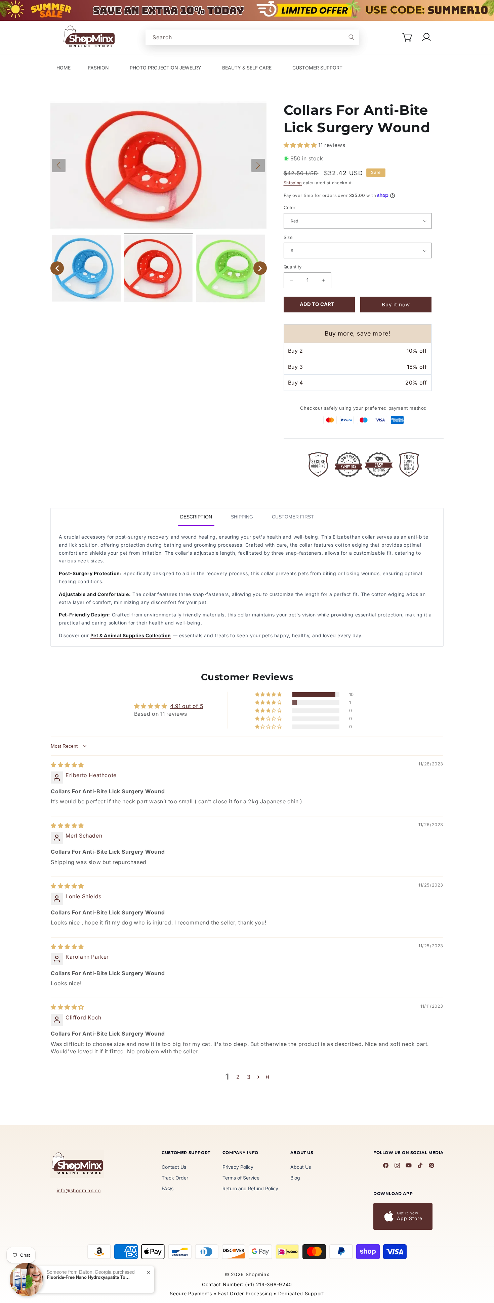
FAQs (167, 1188)
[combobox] (252, 37)
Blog (295, 1178)
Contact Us (174, 1167)
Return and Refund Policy (250, 1188)
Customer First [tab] (293, 516)
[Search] (351, 37)
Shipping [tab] (242, 516)
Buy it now (396, 304)
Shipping (293, 182)
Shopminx (258, 1274)
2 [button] (238, 1076)
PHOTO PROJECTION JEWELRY (165, 67)
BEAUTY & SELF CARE (247, 67)
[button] (407, 37)
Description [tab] (196, 516)
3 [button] (249, 1076)
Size (288, 237)
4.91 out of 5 (186, 706)
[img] (67, 764)
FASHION (98, 67)
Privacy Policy (237, 1167)
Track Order (175, 1178)
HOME (63, 67)
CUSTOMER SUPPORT (317, 67)
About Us (300, 1167)
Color (290, 207)
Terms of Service (240, 1178)
